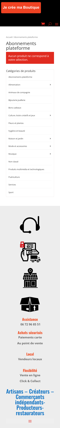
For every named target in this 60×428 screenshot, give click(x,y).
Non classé (13, 161)
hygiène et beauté (16, 130)
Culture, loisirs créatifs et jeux (21, 115)
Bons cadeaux (14, 107)
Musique (12, 153)
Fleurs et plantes (16, 123)
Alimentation (14, 84)
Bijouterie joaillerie (16, 100)
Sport (11, 192)
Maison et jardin (15, 138)
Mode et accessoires (17, 146)
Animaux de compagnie (19, 92)
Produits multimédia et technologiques (26, 169)
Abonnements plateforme (20, 77)
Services (12, 184)
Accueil (9, 37)
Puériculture (14, 177)
